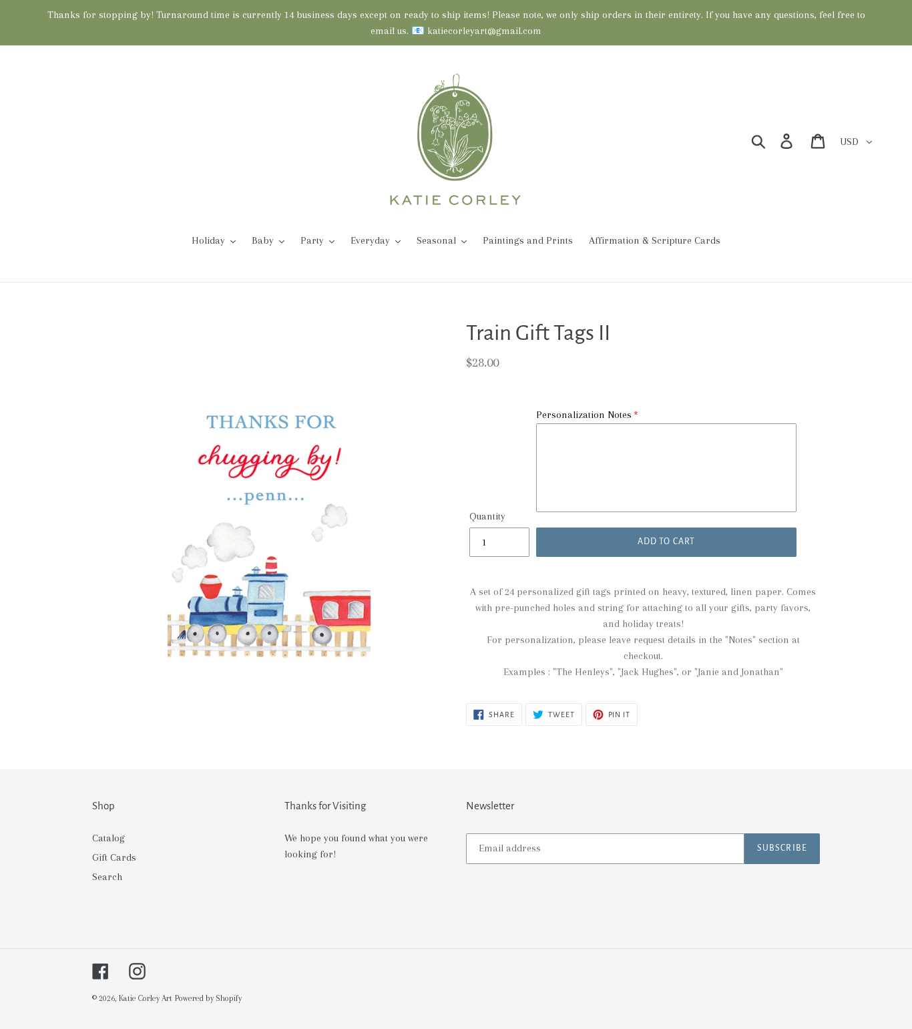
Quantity (487, 516)
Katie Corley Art (145, 998)
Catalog (108, 838)
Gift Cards (114, 857)
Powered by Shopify (208, 998)
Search (107, 877)
